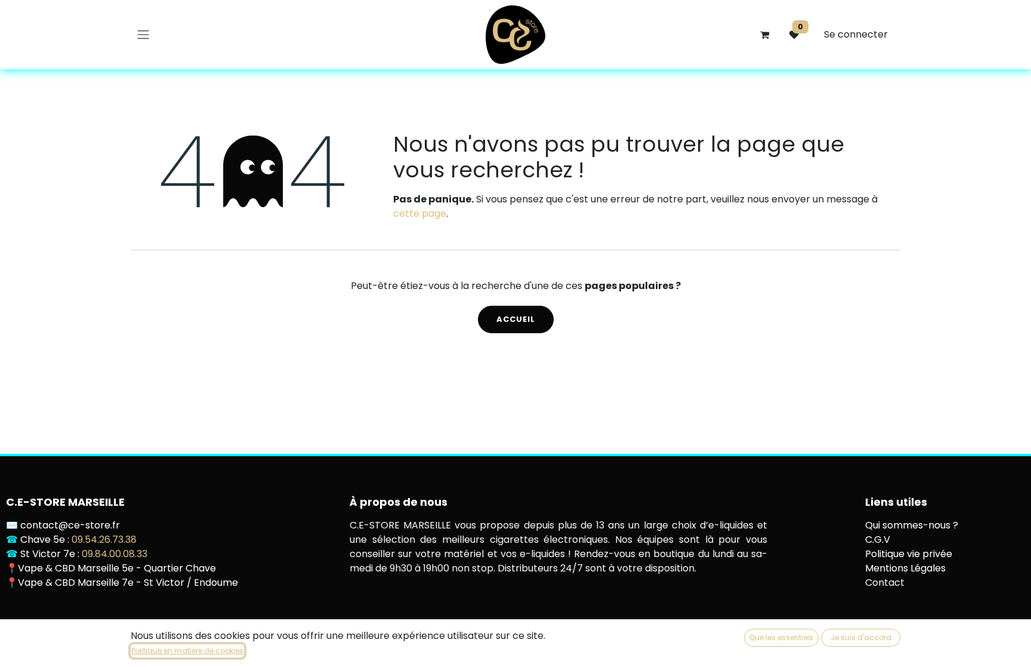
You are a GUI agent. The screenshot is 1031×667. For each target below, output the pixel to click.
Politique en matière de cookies (187, 651)
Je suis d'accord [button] (861, 637)
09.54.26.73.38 (104, 539)
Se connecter (856, 34)
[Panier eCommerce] (764, 34)
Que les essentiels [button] (781, 637)
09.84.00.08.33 (114, 554)
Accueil (515, 319)
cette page (419, 213)
